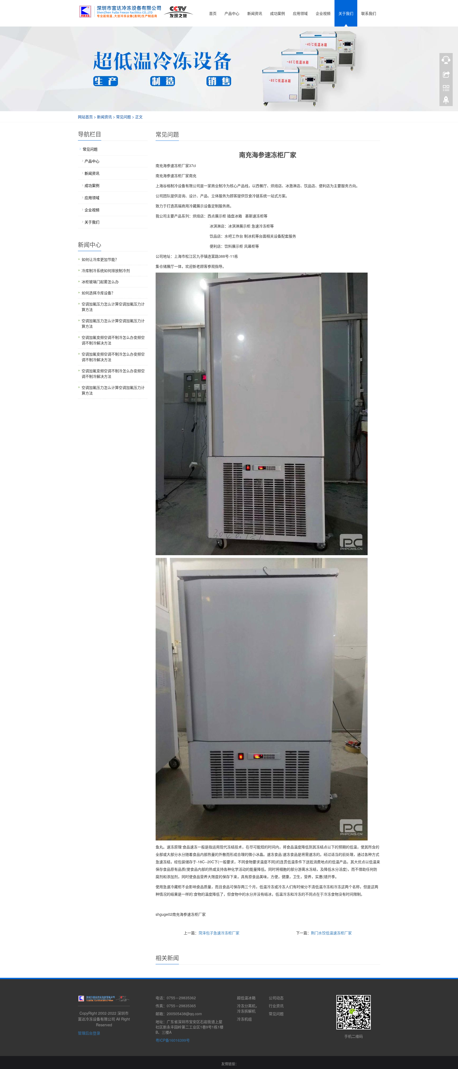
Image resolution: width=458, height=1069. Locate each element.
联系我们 (368, 13)
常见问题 (123, 116)
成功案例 (277, 13)
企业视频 (323, 13)
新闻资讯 (254, 13)
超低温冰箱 (246, 997)
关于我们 (345, 13)
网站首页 (85, 116)
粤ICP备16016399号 (173, 1040)
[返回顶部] (446, 101)
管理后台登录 (89, 1033)
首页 (213, 13)
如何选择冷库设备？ (98, 292)
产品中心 (231, 13)
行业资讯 (276, 1005)
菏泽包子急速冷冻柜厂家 (219, 932)
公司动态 (276, 997)
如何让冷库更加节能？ (100, 259)
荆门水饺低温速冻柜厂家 (331, 932)
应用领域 (300, 13)
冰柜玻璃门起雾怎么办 (100, 281)
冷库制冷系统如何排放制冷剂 (106, 270)
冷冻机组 (244, 1019)
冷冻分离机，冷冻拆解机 (248, 1008)
